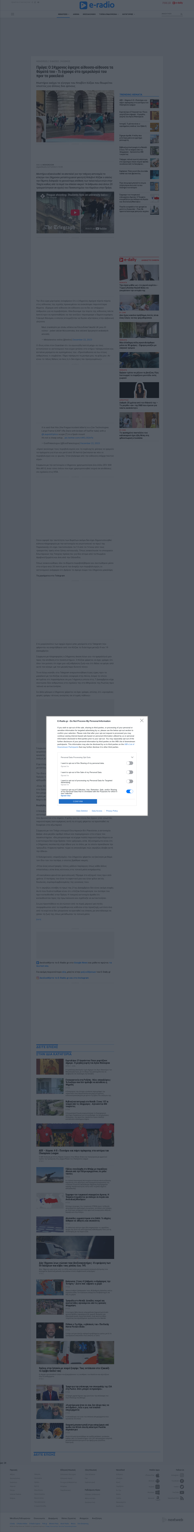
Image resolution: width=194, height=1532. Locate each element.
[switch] (129, 763)
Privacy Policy (112, 811)
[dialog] (97, 766)
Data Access (97, 811)
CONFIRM (78, 801)
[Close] (142, 721)
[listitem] (97, 757)
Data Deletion (82, 811)
